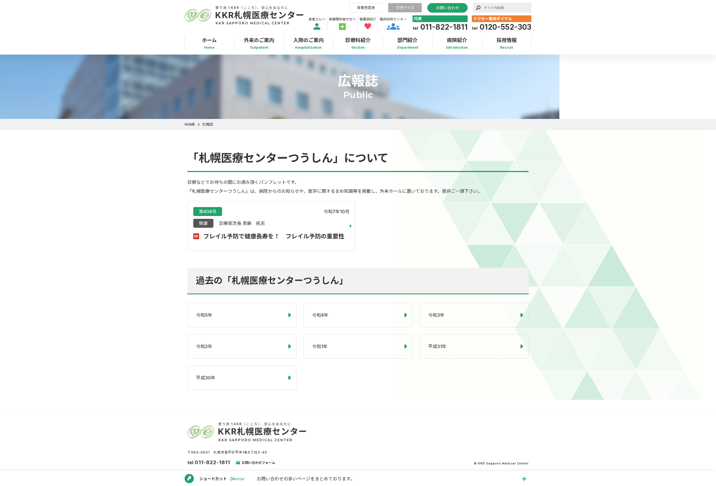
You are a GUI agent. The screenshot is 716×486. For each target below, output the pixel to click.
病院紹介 (457, 43)
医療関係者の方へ (342, 19)
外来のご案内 (259, 43)
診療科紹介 (358, 43)
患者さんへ (316, 19)
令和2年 (204, 346)
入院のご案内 (308, 43)
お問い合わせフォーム (258, 463)
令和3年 (436, 315)
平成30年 (205, 378)
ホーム (209, 43)
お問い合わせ (447, 7)
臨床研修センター (393, 19)
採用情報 (506, 43)
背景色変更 (366, 7)
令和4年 (320, 315)
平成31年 (437, 346)
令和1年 (320, 346)
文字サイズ (405, 7)
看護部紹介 (367, 19)
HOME (190, 124)
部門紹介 (407, 43)
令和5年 (204, 315)
